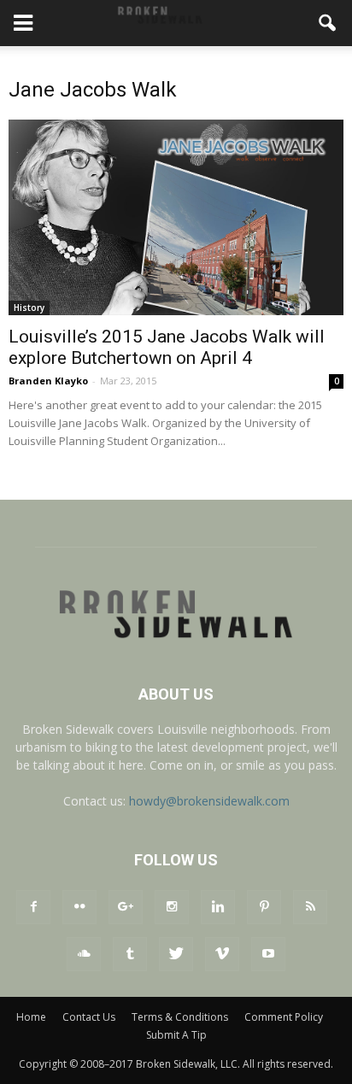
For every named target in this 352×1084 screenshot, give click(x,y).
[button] (328, 23)
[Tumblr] (130, 954)
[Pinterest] (264, 907)
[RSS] (310, 907)
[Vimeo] (222, 954)
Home (31, 1017)
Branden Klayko (48, 380)
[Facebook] (33, 907)
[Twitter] (176, 954)
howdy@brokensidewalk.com (209, 801)
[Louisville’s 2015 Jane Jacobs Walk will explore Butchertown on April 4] (176, 217)
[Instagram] (172, 907)
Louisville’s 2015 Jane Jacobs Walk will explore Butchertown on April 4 (167, 347)
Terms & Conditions (180, 1017)
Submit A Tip (176, 1035)
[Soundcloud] (84, 954)
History (29, 307)
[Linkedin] (218, 907)
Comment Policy (283, 1017)
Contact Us (88, 1017)
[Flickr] (79, 907)
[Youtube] (268, 954)
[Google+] (126, 907)
